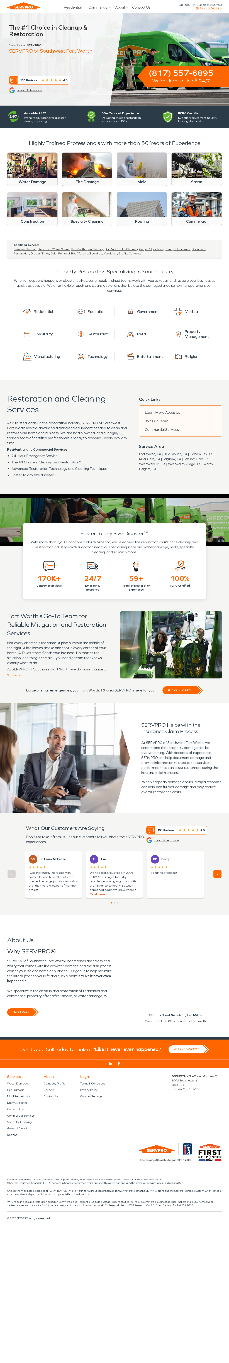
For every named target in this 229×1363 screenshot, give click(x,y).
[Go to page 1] (111, 902)
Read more (97, 894)
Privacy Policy (89, 1090)
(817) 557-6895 (209, 8)
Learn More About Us (162, 412)
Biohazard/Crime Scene (54, 249)
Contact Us (141, 7)
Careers (49, 1090)
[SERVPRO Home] (23, 5)
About (120, 7)
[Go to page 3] (117, 902)
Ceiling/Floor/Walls (177, 249)
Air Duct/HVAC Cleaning (122, 249)
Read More (21, 1012)
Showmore (14, 675)
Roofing (12, 1135)
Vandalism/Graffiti (115, 253)
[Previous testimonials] (12, 874)
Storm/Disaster (17, 1102)
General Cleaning (18, 1128)
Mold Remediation (19, 1096)
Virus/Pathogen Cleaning (87, 249)
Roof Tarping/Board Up (86, 253)
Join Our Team (156, 421)
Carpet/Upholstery (151, 249)
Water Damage (17, 1083)
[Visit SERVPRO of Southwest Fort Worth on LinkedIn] (110, 1063)
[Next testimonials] (217, 874)
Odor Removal (60, 253)
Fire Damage (16, 1090)
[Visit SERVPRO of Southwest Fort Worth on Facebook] (119, 1064)
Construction (15, 1109)
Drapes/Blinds (40, 253)
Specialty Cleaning (19, 1122)
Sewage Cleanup (25, 249)
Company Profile (54, 1083)
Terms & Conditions (92, 1083)
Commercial (98, 7)
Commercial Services (162, 429)
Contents (135, 253)
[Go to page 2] (114, 902)
